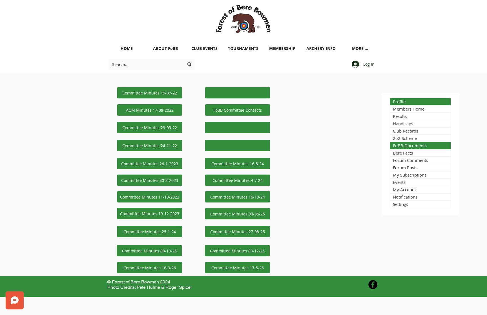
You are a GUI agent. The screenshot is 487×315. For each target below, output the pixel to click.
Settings (400, 204)
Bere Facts (403, 153)
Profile (399, 101)
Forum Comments (410, 160)
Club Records (405, 131)
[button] (237, 92)
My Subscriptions (409, 175)
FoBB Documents (410, 145)
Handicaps (403, 123)
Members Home (408, 109)
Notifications (405, 197)
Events (399, 182)
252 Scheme (405, 138)
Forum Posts (405, 167)
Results (400, 116)
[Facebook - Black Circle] (372, 284)
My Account (404, 189)
